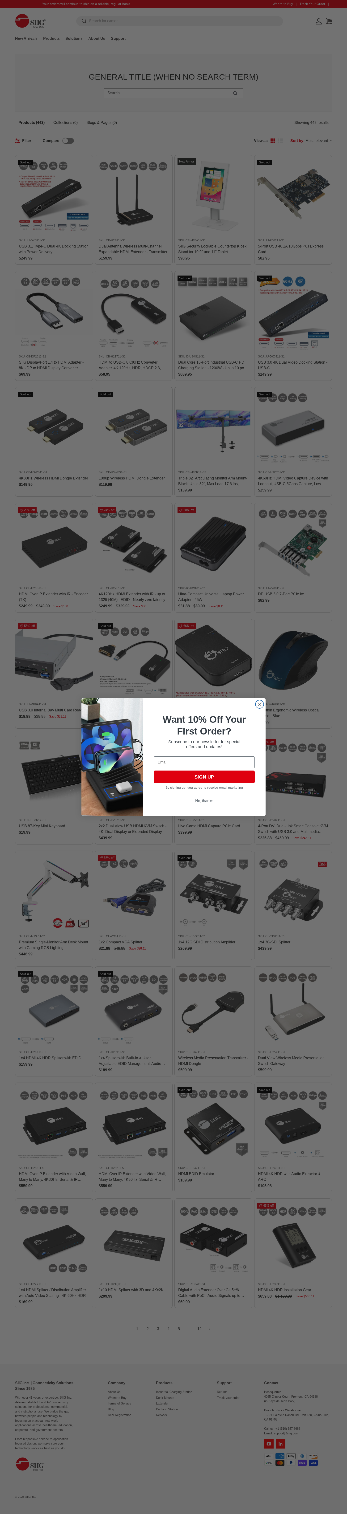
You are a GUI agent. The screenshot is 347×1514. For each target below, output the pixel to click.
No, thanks (204, 801)
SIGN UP (204, 776)
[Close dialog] (259, 704)
